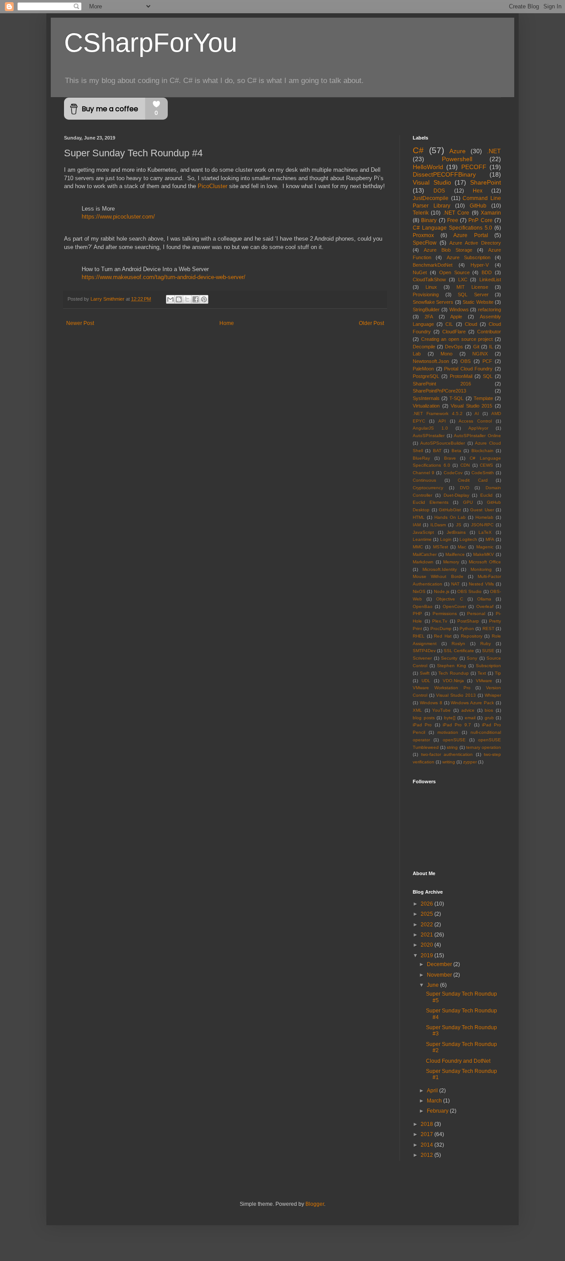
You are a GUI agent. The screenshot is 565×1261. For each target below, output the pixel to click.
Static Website (478, 302)
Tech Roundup (453, 673)
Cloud (471, 324)
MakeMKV (483, 554)
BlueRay (421, 458)
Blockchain (482, 450)
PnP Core (480, 220)
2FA (429, 316)
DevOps (454, 346)
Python (467, 628)
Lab (417, 353)
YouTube (441, 710)
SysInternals (426, 398)
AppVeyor (478, 428)
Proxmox (423, 235)
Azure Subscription (468, 257)
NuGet (420, 272)
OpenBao (423, 606)
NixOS (419, 591)
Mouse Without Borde (438, 576)
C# (418, 150)
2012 (427, 1155)
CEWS (486, 465)
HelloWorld (428, 166)
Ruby (485, 643)
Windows (459, 309)
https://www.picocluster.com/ (118, 216)
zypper (470, 761)
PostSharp (468, 621)
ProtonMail (461, 376)
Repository (471, 636)
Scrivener (422, 658)
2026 (427, 904)
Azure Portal (470, 235)
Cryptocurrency (428, 487)
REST (488, 628)
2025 (427, 914)
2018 (427, 1124)
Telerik (421, 213)
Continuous (424, 480)
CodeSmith (482, 472)
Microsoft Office (485, 561)
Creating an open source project (457, 339)
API (442, 421)
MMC (418, 546)
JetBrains (456, 532)
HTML (419, 517)
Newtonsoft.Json (431, 361)
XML (417, 710)
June (433, 985)
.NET (494, 151)
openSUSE (454, 739)
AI (477, 413)
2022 (427, 924)
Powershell (457, 158)
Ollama (484, 599)
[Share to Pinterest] (204, 299)
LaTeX (485, 532)
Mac (462, 546)
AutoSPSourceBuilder (442, 443)
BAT (437, 450)
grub (489, 717)
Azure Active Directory (475, 242)
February (438, 1111)
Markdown (423, 561)
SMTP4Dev (424, 650)
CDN (465, 465)
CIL (449, 324)
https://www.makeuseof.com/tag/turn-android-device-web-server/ (163, 277)
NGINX (480, 353)
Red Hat (443, 636)
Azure (457, 151)
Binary (429, 220)
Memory (451, 561)
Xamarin (491, 213)
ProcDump (441, 628)
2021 (427, 935)
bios (489, 710)
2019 (427, 955)
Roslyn (458, 643)
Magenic (484, 546)
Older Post (371, 323)
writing (448, 761)
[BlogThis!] (178, 299)
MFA (490, 539)
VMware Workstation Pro (442, 687)
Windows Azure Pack (472, 702)
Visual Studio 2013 (456, 695)
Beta (456, 450)
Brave (450, 458)
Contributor (489, 331)
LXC (462, 279)
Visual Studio (432, 182)
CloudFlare (454, 331)
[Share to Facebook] (195, 299)
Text (482, 673)
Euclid (486, 495)
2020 (427, 945)
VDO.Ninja (453, 680)
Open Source (454, 272)
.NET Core (456, 213)
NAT (455, 583)
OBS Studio (469, 591)
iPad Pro (422, 724)
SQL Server (473, 294)
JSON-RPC (482, 524)
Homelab (484, 517)
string (452, 747)
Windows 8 (431, 702)
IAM (417, 524)
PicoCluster (212, 186)
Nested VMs (481, 583)
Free (452, 220)
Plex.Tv (439, 621)
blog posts (424, 717)
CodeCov (453, 472)
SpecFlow (425, 243)
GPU (468, 502)
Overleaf (484, 606)
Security (449, 658)
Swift (424, 673)
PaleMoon (423, 368)
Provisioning (426, 294)
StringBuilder (426, 309)
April (433, 1090)
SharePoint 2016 (442, 383)
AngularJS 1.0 (430, 428)
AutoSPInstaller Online (477, 435)
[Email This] (170, 299)
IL (491, 346)
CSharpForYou (150, 42)
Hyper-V (480, 265)
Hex (477, 191)
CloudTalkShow (429, 279)
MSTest (440, 546)
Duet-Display (456, 495)
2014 (427, 1145)
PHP (417, 613)
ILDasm (438, 524)
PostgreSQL (426, 376)
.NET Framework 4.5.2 (438, 413)
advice (468, 710)
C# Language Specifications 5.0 (452, 228)
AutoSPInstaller (428, 435)
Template (483, 398)
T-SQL (456, 398)
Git (476, 346)
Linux (431, 287)
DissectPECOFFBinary (444, 174)
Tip (498, 673)
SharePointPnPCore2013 (439, 390)
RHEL (419, 636)
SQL (488, 376)
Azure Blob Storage (448, 250)
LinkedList (490, 279)
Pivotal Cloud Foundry (468, 368)
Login (446, 539)
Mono (446, 353)
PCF (487, 361)
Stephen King (451, 665)
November (440, 975)
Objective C (449, 599)
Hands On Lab (450, 517)
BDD (487, 272)
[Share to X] (187, 299)
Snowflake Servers (433, 302)
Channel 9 (423, 472)
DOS (439, 191)
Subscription (488, 665)
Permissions (445, 613)
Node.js (441, 591)
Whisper (493, 695)
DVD (464, 487)
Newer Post (80, 323)
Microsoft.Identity (439, 569)
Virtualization (426, 405)
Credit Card (473, 480)
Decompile (424, 346)
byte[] (450, 717)
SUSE (488, 650)
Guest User (482, 509)
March (435, 1101)
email (470, 717)
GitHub (478, 206)
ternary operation (483, 747)
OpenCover (454, 606)
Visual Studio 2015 (471, 405)
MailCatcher (425, 554)
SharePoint (485, 182)
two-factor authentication (447, 754)
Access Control (475, 421)
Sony (472, 658)
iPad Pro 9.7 (457, 724)
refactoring (489, 309)
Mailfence (455, 554)
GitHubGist (450, 509)
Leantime (422, 539)
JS (458, 524)
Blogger (314, 1204)
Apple (456, 316)
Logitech (468, 539)
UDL (426, 680)
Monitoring (481, 569)
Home (226, 323)
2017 (427, 1134)
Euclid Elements (430, 502)
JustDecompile (430, 198)
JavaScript (423, 532)
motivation (447, 732)
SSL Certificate (459, 650)
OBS (465, 361)
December (440, 964)
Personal (476, 613)
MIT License (472, 287)
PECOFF (473, 166)
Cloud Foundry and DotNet (458, 1061)
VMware (484, 680)
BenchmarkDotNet (432, 265)
